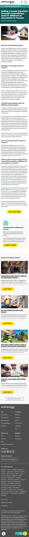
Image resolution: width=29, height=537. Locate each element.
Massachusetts (11, 477)
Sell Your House (5, 420)
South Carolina (12, 489)
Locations (17, 417)
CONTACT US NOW (10, 245)
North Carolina (4, 485)
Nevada (9, 481)
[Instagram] (5, 452)
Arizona (9, 469)
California (20, 469)
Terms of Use (4, 499)
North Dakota (13, 485)
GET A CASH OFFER (14, 211)
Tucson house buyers (10, 204)
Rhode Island (4, 489)
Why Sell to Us (4, 417)
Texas (2, 491)
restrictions (11, 133)
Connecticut (10, 471)
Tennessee (20, 489)
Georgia (3, 473)
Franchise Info (18, 423)
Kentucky (8, 475)
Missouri (17, 479)
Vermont (11, 491)
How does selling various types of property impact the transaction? (13, 345)
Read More (7, 289)
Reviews (17, 420)
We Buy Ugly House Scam (7, 444)
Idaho (7, 473)
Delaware (17, 471)
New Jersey (4, 483)
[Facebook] (2, 452)
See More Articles (13, 399)
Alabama (3, 469)
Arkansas (14, 469)
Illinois (12, 473)
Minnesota (3, 479)
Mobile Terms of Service (6, 502)
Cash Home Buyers (5, 423)
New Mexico (11, 483)
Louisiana (14, 475)
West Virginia (14, 493)
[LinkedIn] (11, 452)
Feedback (17, 436)
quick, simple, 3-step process (18, 189)
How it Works (4, 414)
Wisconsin (21, 493)
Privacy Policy (4, 505)
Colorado (3, 471)
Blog (2, 441)
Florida (22, 471)
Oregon (9, 487)
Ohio (19, 485)
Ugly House (18, 426)
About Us (17, 414)
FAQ (2, 436)
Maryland (3, 477)
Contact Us (4, 426)
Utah (6, 491)
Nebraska (3, 481)
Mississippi (10, 479)
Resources (3, 438)
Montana (22, 479)
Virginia (17, 491)
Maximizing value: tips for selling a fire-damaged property (14, 276)
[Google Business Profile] (13, 452)
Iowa (22, 473)
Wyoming (3, 495)
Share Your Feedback (9, 459)
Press (16, 428)
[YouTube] (8, 452)
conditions (11, 119)
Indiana (17, 473)
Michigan (18, 477)
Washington (23, 491)
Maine (19, 475)
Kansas (3, 475)
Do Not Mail (18, 438)
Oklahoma (3, 487)
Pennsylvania (16, 487)
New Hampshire (16, 481)
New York (18, 483)
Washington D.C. (5, 493)
